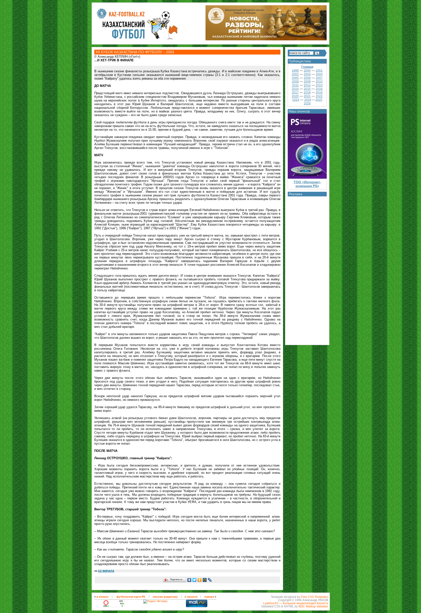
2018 (307, 92)
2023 (295, 99)
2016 (319, 89)
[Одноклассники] (199, 580)
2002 (295, 74)
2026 (307, 103)
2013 (319, 85)
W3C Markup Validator (313, 606)
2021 (307, 96)
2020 (295, 96)
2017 (295, 92)
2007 (319, 78)
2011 (295, 85)
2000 (307, 70)
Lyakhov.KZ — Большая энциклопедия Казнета (295, 603)
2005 (295, 78)
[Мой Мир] (204, 580)
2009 (307, 81)
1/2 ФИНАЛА (106, 570)
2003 (307, 74)
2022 (319, 96)
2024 (307, 99)
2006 (307, 78)
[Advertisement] (307, 269)
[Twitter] (194, 580)
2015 (307, 89)
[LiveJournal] (209, 580)
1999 (295, 70)
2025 (319, 99)
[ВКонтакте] (189, 580)
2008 (295, 81)
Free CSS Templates (314, 596)
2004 (319, 74)
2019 (319, 92)
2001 (319, 70)
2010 (319, 81)
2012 (307, 85)
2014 (295, 89)
